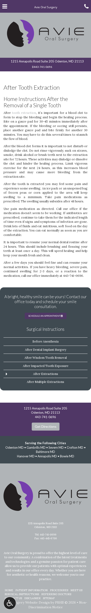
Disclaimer (32, 598)
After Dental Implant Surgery (45, 350)
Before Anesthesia (45, 341)
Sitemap (49, 598)
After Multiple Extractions (45, 382)
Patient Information (31, 590)
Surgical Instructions (45, 329)
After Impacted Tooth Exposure (45, 366)
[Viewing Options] (10, 603)
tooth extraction (24, 113)
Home (9, 590)
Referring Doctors (56, 594)
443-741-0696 (43, 66)
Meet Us (76, 590)
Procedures (59, 590)
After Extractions (45, 374)
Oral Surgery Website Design (27, 602)
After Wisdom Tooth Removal (45, 358)
